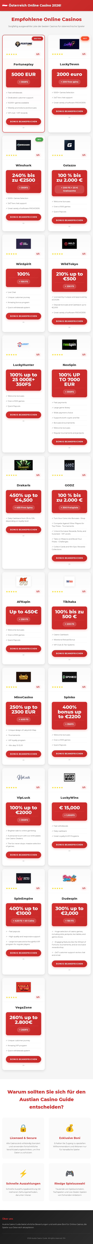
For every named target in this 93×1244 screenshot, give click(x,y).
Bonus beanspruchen (23, 121)
